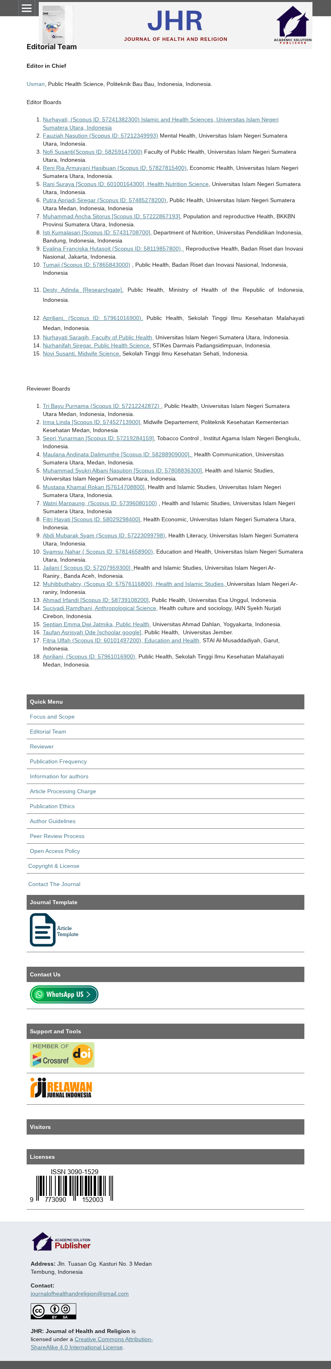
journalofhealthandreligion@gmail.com (80, 1293)
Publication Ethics (52, 806)
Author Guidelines (52, 821)
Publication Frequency (58, 761)
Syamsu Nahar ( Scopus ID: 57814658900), (99, 551)
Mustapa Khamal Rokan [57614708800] (94, 487)
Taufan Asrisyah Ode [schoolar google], (93, 632)
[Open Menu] (27, 8)
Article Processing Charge (63, 791)
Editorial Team (48, 731)
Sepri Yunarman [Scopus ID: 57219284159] (98, 438)
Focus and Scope (52, 716)
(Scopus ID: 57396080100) (121, 503)
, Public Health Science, (121, 345)
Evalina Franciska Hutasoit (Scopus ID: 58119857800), (113, 248)
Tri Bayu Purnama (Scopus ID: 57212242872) (102, 406)
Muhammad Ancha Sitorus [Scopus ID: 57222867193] (111, 216)
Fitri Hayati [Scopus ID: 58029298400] (91, 519)
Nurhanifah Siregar (67, 345)
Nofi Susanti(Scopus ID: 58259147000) (92, 151)
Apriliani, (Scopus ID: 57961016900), (93, 318)
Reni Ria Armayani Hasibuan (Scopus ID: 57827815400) (114, 168)
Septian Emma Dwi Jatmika (78, 624)
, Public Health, (132, 624)
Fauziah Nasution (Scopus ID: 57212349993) (100, 135)
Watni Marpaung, (64, 503)
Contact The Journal (53, 884)
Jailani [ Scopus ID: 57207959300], (88, 567)
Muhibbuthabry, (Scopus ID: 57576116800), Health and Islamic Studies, (135, 584)
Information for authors (59, 776)
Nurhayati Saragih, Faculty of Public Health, (98, 337)
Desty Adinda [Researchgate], (83, 289)
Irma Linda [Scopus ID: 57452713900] (91, 422)
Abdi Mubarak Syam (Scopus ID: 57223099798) (104, 535)
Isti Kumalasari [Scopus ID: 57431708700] (96, 232)
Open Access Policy (55, 851)
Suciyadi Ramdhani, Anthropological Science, (100, 608)
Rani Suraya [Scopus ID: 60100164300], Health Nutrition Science (126, 184)
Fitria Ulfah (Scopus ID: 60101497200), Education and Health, (122, 640)
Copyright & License (54, 866)
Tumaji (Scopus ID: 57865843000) (86, 264)
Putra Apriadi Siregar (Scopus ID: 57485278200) (104, 200)
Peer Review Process (57, 836)
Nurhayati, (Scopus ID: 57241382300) (91, 119)
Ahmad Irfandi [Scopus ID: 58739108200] (96, 600)
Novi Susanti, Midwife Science (81, 353)
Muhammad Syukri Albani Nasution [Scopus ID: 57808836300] (122, 470)
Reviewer (42, 746)
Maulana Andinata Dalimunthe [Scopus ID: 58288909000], (118, 454)
